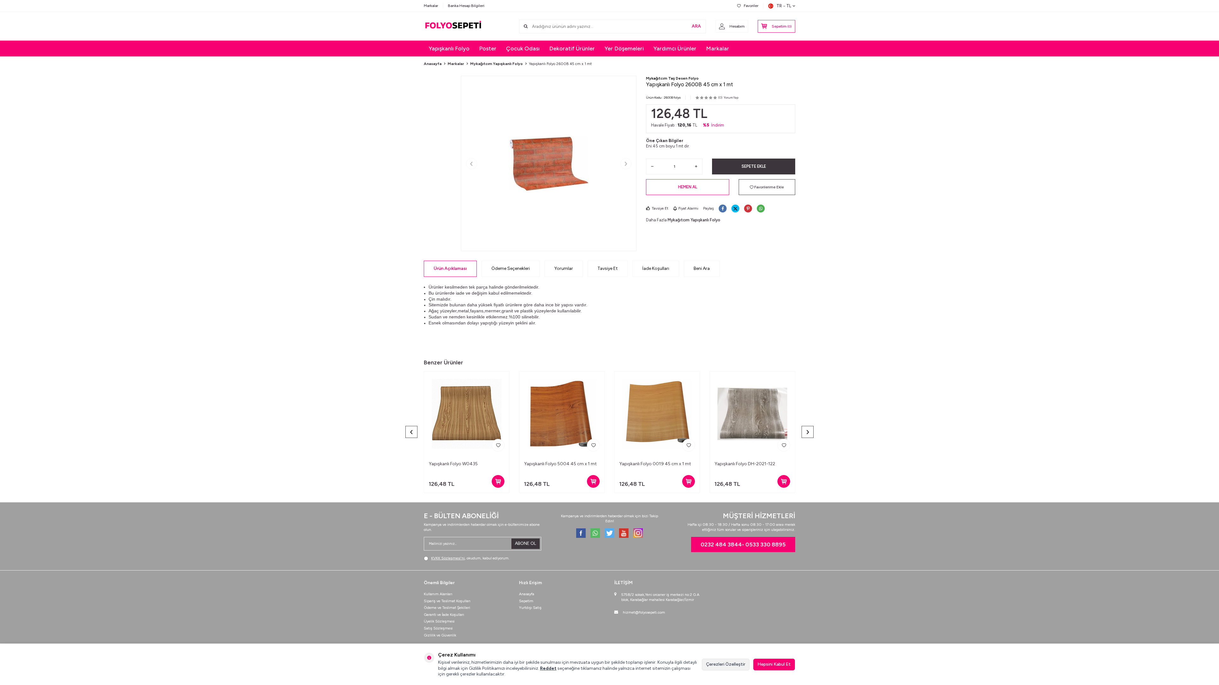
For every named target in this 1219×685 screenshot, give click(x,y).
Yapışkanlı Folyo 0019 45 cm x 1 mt (655, 463)
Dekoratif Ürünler (572, 48)
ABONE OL (525, 543)
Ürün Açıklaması (450, 268)
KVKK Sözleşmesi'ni (448, 558)
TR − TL (783, 5)
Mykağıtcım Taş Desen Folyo (672, 78)
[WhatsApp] (595, 533)
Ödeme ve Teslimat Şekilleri (447, 607)
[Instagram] (638, 533)
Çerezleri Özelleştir (725, 664)
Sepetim (526, 601)
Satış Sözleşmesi (438, 628)
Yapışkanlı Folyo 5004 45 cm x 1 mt (560, 463)
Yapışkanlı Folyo (449, 48)
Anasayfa (433, 64)
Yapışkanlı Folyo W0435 (453, 463)
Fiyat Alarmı (688, 208)
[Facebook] (581, 533)
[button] (471, 163)
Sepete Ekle (754, 166)
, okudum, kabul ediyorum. (470, 558)
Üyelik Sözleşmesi (439, 621)
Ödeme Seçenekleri (510, 268)
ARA (696, 26)
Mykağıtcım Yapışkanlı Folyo (496, 64)
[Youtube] (624, 533)
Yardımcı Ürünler (674, 48)
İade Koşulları (655, 268)
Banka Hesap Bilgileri (466, 5)
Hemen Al (687, 187)
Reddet (548, 668)
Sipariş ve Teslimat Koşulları (447, 601)
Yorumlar (563, 268)
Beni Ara (702, 268)
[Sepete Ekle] (498, 481)
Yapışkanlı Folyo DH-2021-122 (745, 463)
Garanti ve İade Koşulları (444, 614)
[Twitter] (609, 533)
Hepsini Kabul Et (774, 664)
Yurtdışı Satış (530, 607)
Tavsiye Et (660, 208)
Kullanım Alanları (438, 594)
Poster (487, 48)
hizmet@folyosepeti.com (644, 612)
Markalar (431, 5)
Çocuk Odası (523, 48)
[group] (548, 163)
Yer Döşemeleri (624, 48)
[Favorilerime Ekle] (498, 445)
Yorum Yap (731, 97)
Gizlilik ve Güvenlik (440, 635)
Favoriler (751, 5)
